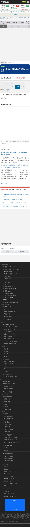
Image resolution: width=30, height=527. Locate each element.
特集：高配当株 (7, 435)
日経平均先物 (7, 291)
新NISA (8, 22)
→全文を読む (4, 183)
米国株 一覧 (7, 399)
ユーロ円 (6, 351)
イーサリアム (7, 471)
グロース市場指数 (8, 297)
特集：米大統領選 (8, 453)
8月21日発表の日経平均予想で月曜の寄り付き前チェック (15, 195)
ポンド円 (6, 353)
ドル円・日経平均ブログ (10, 376)
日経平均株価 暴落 (9, 416)
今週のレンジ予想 (8, 386)
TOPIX (5, 300)
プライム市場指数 (8, 293)
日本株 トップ (7, 306)
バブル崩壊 (7, 426)
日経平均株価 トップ (9, 267)
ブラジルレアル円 (8, 364)
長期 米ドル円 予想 (9, 338)
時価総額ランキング (9, 478)
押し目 (24, 1)
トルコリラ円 (7, 366)
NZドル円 (6, 368)
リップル (6, 469)
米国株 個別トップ (8, 396)
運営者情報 (6, 491)
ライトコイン (7, 474)
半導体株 (15, 14)
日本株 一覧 (7, 314)
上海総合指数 (7, 409)
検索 (5, 309)
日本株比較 (15, 11)
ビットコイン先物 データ (10, 483)
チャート (23, 83)
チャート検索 (7, 319)
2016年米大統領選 (9, 461)
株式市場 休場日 (8, 316)
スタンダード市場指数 (9, 295)
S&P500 (5, 407)
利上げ (23, 86)
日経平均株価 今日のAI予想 (11, 269)
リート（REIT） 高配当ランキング (13, 442)
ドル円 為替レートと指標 (10, 327)
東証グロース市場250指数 (10, 302)
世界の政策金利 (7, 374)
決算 (11, 26)
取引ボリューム (8, 485)
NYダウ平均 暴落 (8, 418)
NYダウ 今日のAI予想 (9, 383)
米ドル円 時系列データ (10, 343)
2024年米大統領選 (9, 456)
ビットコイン (7, 466)
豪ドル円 (6, 349)
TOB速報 (22, 22)
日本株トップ (2, 22)
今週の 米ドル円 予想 (9, 334)
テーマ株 (27, 11)
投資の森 (5, 2)
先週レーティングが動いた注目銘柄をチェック (15, 203)
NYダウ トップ (7, 381)
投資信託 (6, 450)
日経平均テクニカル (9, 286)
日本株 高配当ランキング (10, 437)
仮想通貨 (5, 464)
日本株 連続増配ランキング (11, 311)
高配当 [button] (14, 22)
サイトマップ (7, 489)
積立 (13, 86)
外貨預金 (6, 448)
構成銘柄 (7, 83)
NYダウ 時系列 (7, 392)
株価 (3, 83)
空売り (3, 89)
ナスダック (6, 404)
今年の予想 (6, 284)
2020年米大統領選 (9, 458)
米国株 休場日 (7, 401)
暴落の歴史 (6, 422)
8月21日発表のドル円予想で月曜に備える (13, 199)
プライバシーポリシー (10, 493)
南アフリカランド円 (9, 361)
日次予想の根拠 (8, 271)
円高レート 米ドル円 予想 (10, 341)
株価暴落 (5, 414)
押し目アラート (27, 22)
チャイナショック (8, 429)
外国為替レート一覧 (9, 324)
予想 (18, 26)
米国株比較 (21, 11)
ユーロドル (7, 356)
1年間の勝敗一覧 (8, 276)
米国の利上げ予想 (8, 388)
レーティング (8, 11)
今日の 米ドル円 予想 (9, 329)
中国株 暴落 (7, 431)
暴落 (25, 26)
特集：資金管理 (7, 445)
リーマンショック (8, 424)
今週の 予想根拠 (8, 336)
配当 (3, 26)
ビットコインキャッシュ (10, 476)
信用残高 (8, 90)
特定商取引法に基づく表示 (11, 496)
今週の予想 (6, 282)
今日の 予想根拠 (8, 331)
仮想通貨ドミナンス (9, 481)
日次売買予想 (7, 278)
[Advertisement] (15, 44)
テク (2, 86)
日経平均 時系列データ (9, 288)
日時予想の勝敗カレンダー (11, 274)
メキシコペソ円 (8, 371)
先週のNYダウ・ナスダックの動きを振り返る (14, 206)
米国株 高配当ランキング (10, 439)
